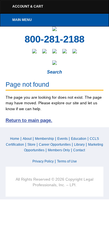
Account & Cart (27, 6)
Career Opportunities (55, 145)
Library (79, 145)
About (27, 139)
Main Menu (22, 20)
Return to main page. (29, 120)
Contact (79, 150)
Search (54, 72)
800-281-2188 (54, 39)
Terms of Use (67, 161)
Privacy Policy (43, 161)
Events (62, 139)
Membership (44, 139)
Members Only (59, 150)
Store (31, 145)
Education (78, 139)
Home (14, 139)
